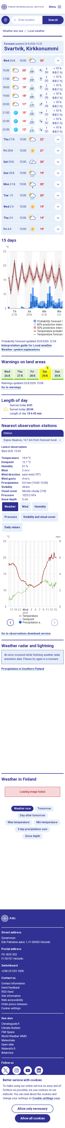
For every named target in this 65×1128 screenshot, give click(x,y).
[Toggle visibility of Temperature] (28, 616)
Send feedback (10, 987)
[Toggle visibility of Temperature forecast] (48, 334)
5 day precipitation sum (32, 829)
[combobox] (29, 20)
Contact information (13, 983)
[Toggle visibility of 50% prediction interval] (49, 327)
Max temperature (18, 822)
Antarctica (7, 1052)
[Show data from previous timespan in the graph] (10, 622)
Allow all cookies (32, 1118)
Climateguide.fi (10, 1023)
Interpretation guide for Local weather (26, 345)
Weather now (22, 808)
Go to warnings (11, 387)
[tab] (10, 506)
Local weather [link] (36, 31)
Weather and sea (13, 31)
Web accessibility (12, 1000)
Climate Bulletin (10, 1028)
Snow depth (32, 836)
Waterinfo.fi (8, 1048)
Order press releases (14, 1004)
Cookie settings (11, 1008)
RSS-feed (7, 991)
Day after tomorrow (32, 815)
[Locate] (5, 20)
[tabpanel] (32, 579)
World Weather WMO (14, 1036)
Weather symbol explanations (20, 349)
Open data (7, 1044)
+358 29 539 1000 (12, 971)
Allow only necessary (32, 1108)
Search (53, 20)
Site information (11, 995)
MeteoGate (8, 1040)
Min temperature (46, 822)
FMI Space (8, 1032)
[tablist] (32, 517)
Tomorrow (44, 808)
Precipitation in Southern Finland (22, 668)
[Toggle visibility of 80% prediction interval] (49, 324)
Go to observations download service (26, 633)
